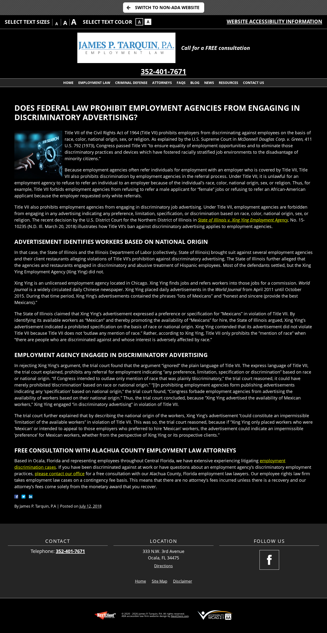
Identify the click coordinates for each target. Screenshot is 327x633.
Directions (163, 566)
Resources (228, 82)
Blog (194, 82)
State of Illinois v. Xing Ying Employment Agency (243, 220)
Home (68, 82)
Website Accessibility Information (274, 21)
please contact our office (60, 473)
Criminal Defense (131, 82)
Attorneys (162, 82)
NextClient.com (180, 616)
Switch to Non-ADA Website (167, 7)
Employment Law (94, 82)
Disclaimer (182, 581)
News (209, 82)
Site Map (159, 581)
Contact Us (253, 82)
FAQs (181, 82)
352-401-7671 (163, 71)
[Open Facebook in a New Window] (269, 560)
